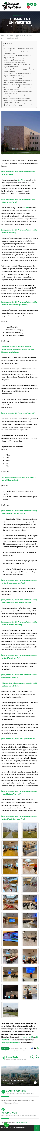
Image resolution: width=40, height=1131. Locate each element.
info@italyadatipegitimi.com (10, 1043)
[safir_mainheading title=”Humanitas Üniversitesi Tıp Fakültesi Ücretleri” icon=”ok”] (18, 85)
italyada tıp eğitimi (15, 1048)
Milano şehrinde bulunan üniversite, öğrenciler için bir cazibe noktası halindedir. (18, 95)
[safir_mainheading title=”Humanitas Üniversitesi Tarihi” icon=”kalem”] (18, 49)
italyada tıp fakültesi (21, 1051)
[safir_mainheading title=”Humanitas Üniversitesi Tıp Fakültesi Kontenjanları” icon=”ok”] (17, 77)
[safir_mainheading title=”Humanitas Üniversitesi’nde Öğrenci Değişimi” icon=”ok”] (18, 101)
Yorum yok (29, 35)
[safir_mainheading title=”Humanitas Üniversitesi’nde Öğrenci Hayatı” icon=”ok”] (18, 92)
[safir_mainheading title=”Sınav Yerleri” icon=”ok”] (17, 68)
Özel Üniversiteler (27, 26)
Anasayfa (10, 26)
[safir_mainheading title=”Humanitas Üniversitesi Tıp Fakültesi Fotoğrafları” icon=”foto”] (18, 104)
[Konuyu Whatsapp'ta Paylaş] (38, 1048)
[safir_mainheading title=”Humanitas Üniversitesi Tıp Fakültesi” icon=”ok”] (17, 56)
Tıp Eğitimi (17, 26)
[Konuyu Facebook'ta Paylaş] (32, 1048)
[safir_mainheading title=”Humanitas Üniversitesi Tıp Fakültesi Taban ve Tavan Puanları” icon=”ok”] (18, 81)
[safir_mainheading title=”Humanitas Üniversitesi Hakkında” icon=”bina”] (17, 52)
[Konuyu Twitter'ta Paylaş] (35, 1048)
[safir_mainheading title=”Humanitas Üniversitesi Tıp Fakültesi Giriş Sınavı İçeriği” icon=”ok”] (17, 59)
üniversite (25, 208)
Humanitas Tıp (12, 1051)
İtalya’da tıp (21, 180)
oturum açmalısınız (21, 1122)
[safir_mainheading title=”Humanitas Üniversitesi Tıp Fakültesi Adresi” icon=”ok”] (18, 88)
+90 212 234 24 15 (26, 1037)
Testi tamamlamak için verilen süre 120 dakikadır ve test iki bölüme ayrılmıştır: (19, 70)
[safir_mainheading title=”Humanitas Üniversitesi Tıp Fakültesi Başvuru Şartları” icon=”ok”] (17, 74)
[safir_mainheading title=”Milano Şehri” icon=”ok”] (17, 98)
